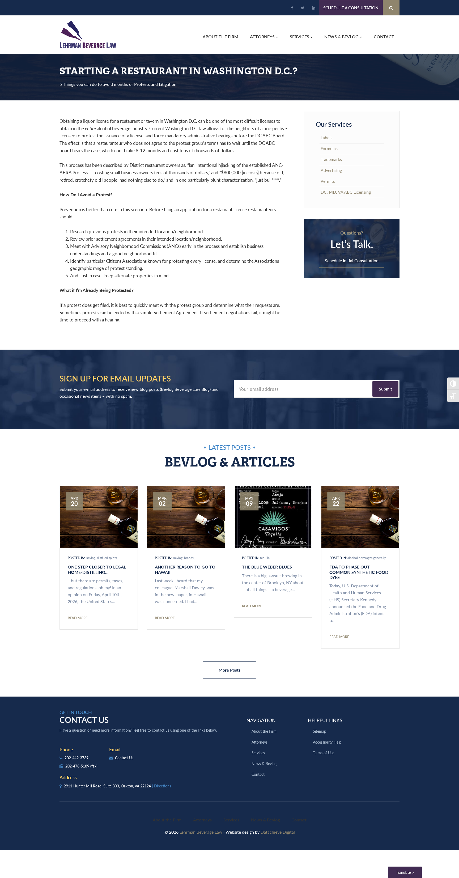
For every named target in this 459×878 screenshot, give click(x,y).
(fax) (93, 766)
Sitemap (319, 731)
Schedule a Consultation (351, 7)
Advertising (331, 170)
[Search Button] (391, 7)
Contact (258, 774)
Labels (326, 137)
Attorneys (259, 742)
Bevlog (90, 557)
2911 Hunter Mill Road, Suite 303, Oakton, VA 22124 (117, 785)
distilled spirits (107, 557)
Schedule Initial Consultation (352, 260)
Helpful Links (325, 720)
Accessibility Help (327, 742)
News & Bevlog (264, 763)
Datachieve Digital (278, 832)
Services (258, 752)
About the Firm (264, 731)
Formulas (329, 148)
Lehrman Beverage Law (88, 35)
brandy (189, 557)
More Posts (229, 670)
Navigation (261, 720)
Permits (328, 181)
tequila (265, 557)
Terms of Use (323, 752)
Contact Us (123, 757)
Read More (77, 618)
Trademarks (331, 159)
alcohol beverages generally (366, 557)
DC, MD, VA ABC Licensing (346, 192)
